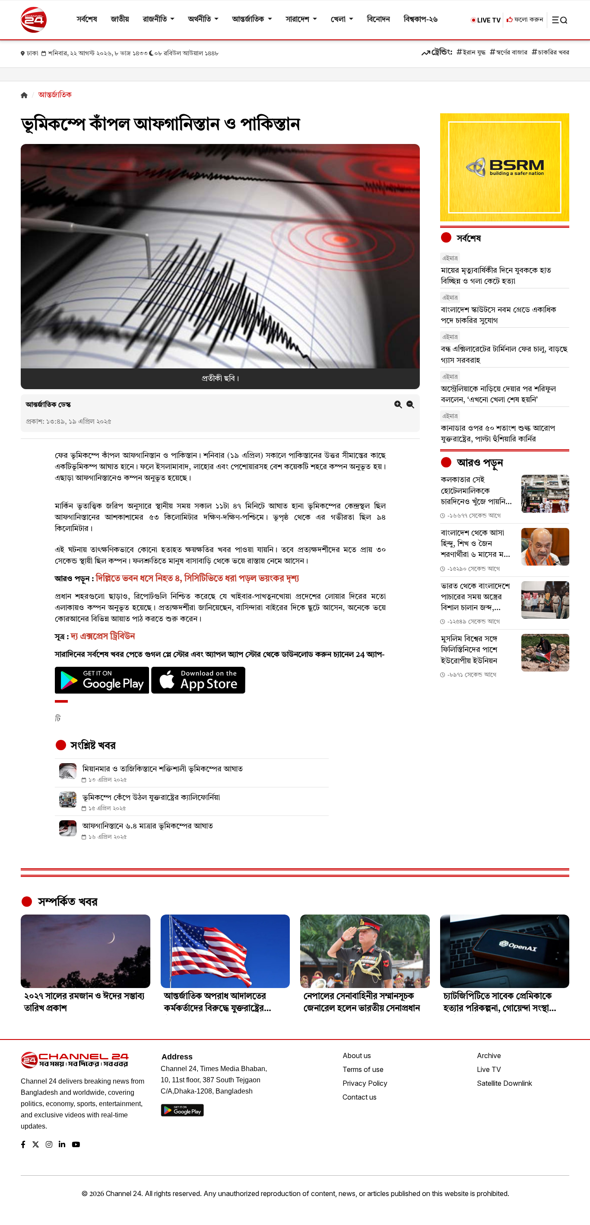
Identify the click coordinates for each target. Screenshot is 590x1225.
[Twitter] (35, 1145)
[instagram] (49, 1145)
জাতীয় (120, 19)
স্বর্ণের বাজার (511, 53)
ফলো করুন (528, 20)
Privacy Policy (365, 1083)
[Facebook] (23, 1145)
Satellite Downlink (504, 1083)
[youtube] (76, 1145)
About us (357, 1055)
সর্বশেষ (87, 19)
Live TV (489, 1069)
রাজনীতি (155, 19)
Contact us (360, 1097)
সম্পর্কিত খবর (66, 902)
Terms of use (363, 1069)
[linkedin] (62, 1145)
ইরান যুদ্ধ (474, 53)
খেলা (339, 19)
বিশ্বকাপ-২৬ (421, 19)
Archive (489, 1055)
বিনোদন (378, 19)
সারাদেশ (298, 19)
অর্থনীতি (200, 19)
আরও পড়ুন (479, 463)
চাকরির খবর (553, 53)
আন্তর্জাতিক (249, 19)
